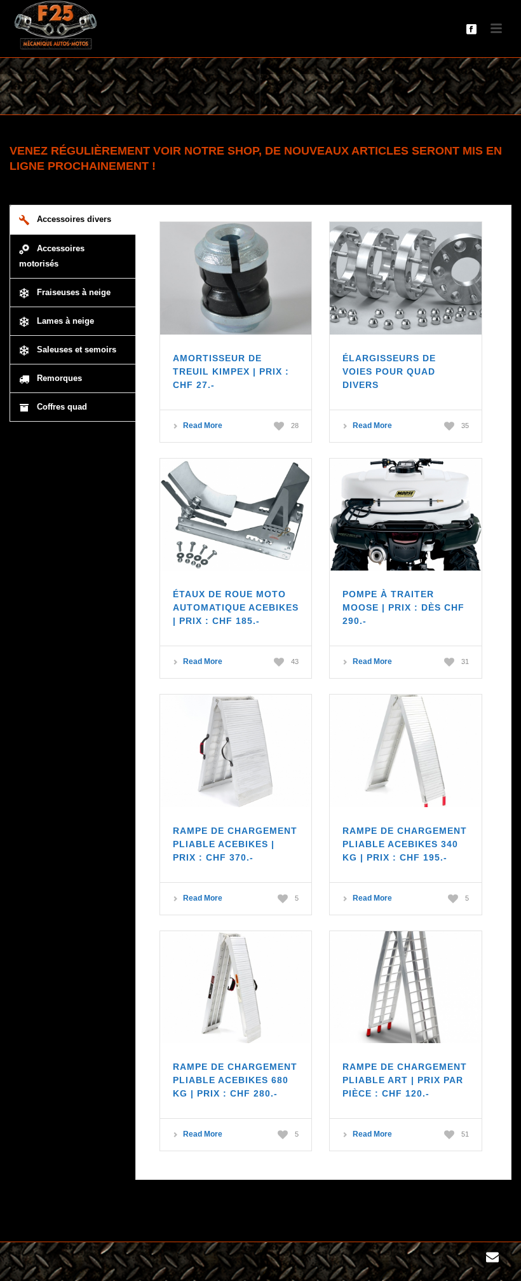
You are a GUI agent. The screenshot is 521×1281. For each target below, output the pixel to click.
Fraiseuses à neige (72, 292)
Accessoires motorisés (52, 256)
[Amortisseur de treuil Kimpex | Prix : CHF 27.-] (236, 278)
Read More (202, 425)
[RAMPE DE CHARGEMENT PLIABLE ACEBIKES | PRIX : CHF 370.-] (236, 751)
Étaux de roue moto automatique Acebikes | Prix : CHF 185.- (236, 607)
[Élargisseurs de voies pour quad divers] (406, 278)
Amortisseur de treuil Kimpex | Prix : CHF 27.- (231, 371)
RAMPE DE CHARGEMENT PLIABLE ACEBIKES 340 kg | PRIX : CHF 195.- (404, 844)
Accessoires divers (72, 219)
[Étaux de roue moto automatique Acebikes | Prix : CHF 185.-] (236, 515)
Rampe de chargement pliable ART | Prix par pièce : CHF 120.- (404, 1080)
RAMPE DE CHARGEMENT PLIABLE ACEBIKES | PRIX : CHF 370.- (235, 844)
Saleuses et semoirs (75, 349)
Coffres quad (60, 407)
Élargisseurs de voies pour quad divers (389, 371)
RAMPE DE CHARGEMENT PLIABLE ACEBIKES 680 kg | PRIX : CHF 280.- (235, 1080)
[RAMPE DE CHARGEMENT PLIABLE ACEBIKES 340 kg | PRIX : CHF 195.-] (406, 751)
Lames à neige (64, 321)
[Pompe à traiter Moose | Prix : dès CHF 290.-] (406, 515)
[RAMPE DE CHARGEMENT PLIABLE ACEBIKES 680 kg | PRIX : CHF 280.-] (236, 987)
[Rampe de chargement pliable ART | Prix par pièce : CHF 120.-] (406, 987)
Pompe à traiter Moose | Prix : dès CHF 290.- (403, 607)
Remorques (58, 378)
